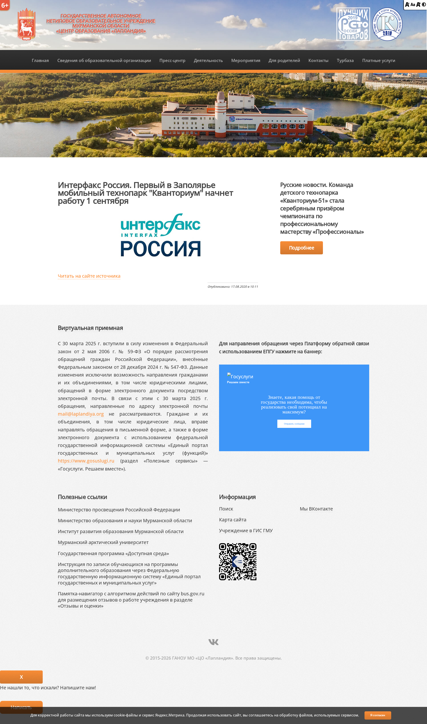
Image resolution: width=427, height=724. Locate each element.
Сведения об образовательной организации (104, 60)
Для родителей (284, 60)
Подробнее (301, 247)
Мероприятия (245, 60)
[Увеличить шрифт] (418, 5)
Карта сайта (232, 519)
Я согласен (377, 715)
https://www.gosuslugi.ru (86, 460)
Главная (40, 60)
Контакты (318, 60)
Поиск (226, 508)
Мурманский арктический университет (103, 542)
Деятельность (208, 60)
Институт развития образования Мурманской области (121, 531)
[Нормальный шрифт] (413, 5)
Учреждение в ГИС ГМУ (246, 530)
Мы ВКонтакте (316, 508)
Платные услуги (378, 60)
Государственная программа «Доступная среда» (113, 553)
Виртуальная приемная (90, 328)
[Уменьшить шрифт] (407, 5)
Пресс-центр (172, 60)
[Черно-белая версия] (424, 5)
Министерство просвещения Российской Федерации (119, 509)
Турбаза (345, 60)
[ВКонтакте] (213, 641)
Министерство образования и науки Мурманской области (125, 520)
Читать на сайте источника (89, 276)
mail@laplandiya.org (81, 414)
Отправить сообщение (294, 424)
